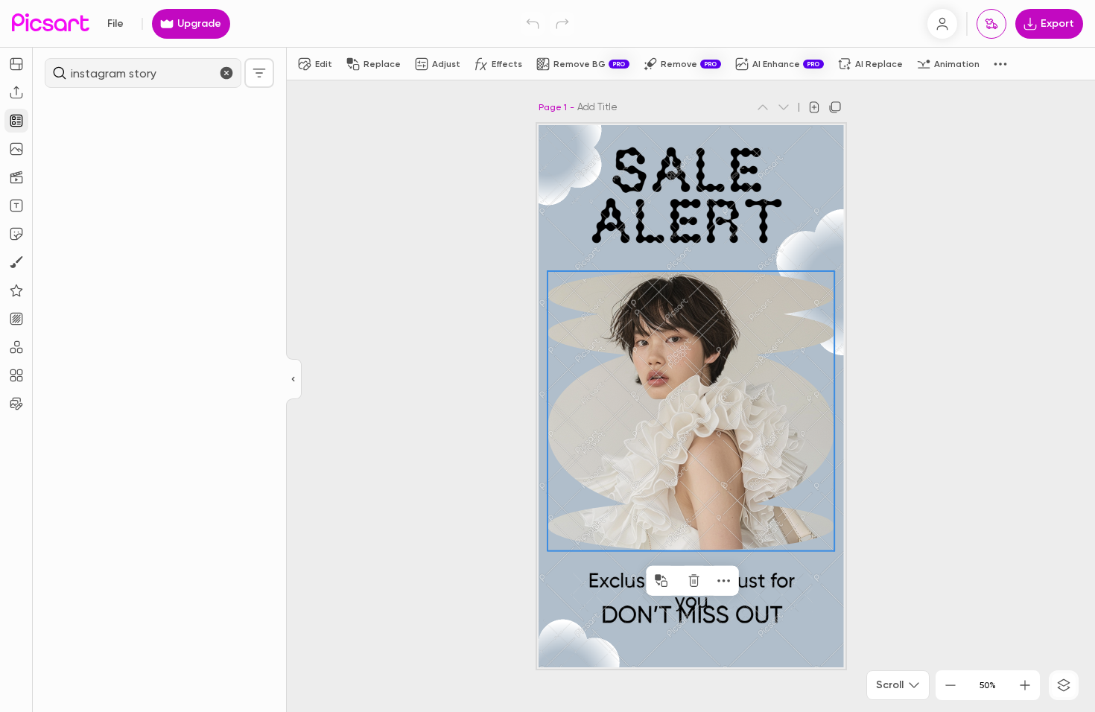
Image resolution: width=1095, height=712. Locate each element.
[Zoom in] (1025, 685)
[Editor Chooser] (294, 379)
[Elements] (16, 290)
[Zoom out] (950, 685)
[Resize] (16, 64)
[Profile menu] (942, 24)
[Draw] (16, 262)
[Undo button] (533, 24)
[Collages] (16, 375)
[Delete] (694, 581)
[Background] (16, 319)
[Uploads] (16, 92)
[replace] (661, 581)
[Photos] (16, 149)
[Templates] (16, 121)
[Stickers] (16, 234)
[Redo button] (562, 24)
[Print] (991, 24)
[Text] (16, 205)
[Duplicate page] (835, 107)
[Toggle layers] (1064, 685)
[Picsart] (50, 23)
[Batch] (16, 404)
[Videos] (16, 177)
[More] (724, 581)
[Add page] (814, 107)
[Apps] (16, 347)
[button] (547, 356)
